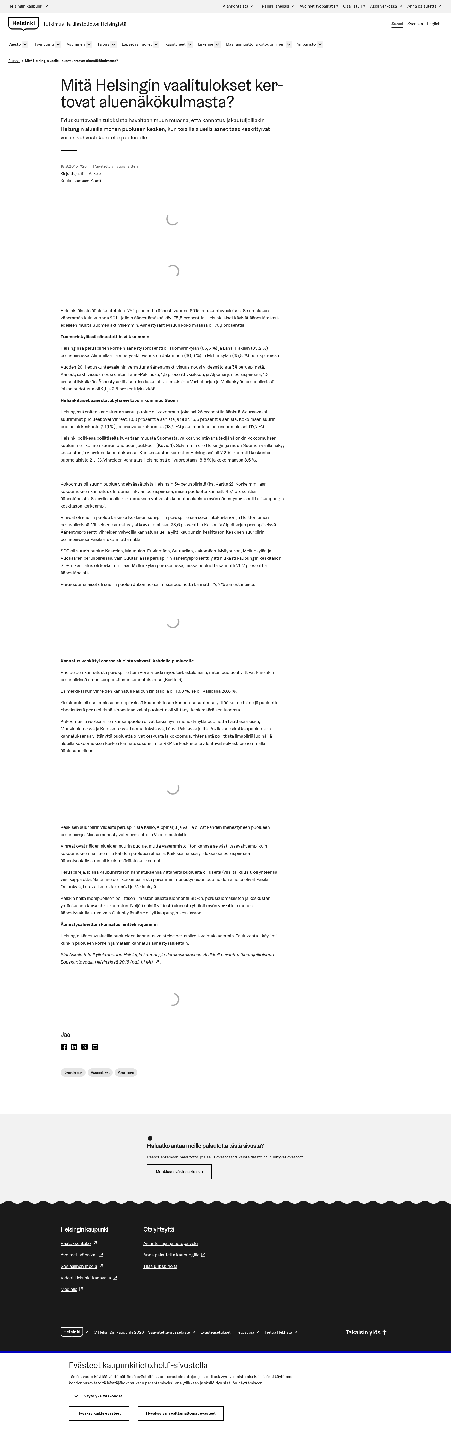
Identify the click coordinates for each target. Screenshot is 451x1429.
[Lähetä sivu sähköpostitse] (95, 1047)
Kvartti (96, 181)
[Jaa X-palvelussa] (84, 1047)
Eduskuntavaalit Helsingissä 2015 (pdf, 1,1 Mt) (110, 962)
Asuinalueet (100, 1072)
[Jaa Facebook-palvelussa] (64, 1047)
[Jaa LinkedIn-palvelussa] (74, 1047)
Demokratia (73, 1072)
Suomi (397, 23)
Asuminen (126, 1072)
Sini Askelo (91, 173)
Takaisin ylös (363, 1332)
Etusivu (14, 61)
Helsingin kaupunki (29, 6)
